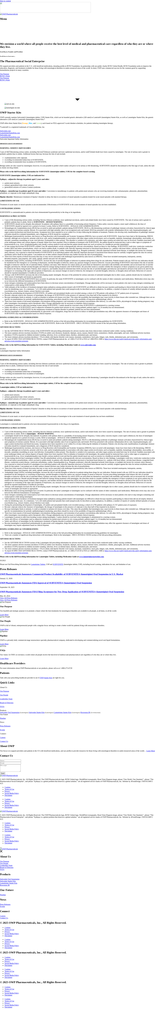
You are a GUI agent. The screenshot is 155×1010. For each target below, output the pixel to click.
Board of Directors (6, 703)
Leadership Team (6, 699)
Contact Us (4, 741)
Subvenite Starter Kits (36, 712)
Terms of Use (9, 789)
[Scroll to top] (1, 847)
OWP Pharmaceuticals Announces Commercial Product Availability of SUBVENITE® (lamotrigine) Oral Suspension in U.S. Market (61, 574)
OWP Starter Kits (46, 678)
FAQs (2, 707)
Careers (2, 737)
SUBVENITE (58, 564)
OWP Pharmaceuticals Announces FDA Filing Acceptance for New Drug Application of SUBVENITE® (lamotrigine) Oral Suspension (62, 591)
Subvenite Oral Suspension (9, 712)
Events (2, 730)
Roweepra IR (85, 712)
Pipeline (3, 718)
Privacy (7, 791)
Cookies (7, 787)
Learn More (150, 751)
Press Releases (5, 726)
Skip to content (5, 1)
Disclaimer (8, 795)
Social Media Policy (12, 793)
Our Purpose (4, 691)
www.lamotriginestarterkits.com (91, 557)
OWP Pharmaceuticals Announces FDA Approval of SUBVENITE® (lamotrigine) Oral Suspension (46, 583)
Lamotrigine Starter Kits (62, 712)
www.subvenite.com (88, 345)
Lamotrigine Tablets (38, 564)
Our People (4, 695)
